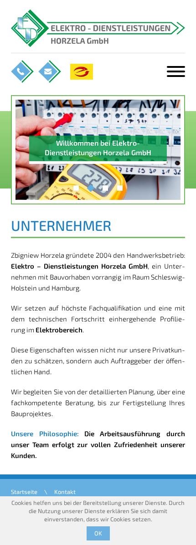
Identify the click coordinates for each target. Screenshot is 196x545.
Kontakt (65, 491)
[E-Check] (81, 72)
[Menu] (176, 71)
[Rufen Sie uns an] (22, 71)
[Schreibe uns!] (49, 71)
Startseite (24, 491)
